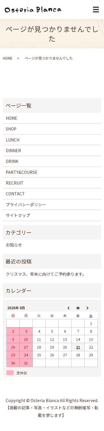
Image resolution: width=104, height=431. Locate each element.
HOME (7, 58)
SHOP (11, 129)
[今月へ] (78, 308)
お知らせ (14, 245)
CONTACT (15, 193)
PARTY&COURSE (22, 172)
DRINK (12, 161)
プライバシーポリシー (26, 204)
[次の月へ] (91, 308)
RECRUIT (15, 183)
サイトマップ (18, 215)
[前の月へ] (65, 308)
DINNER (13, 150)
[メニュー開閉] (96, 9)
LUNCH (12, 140)
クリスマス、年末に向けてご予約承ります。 (46, 274)
